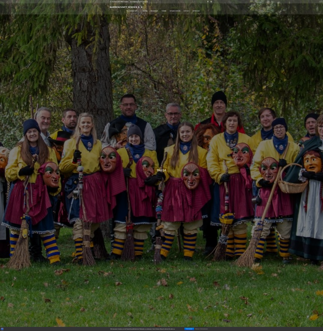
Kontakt (186, 11)
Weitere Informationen (201, 329)
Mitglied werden (175, 11)
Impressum (196, 11)
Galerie (145, 11)
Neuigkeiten (154, 11)
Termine (163, 11)
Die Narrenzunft (132, 11)
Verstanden (189, 329)
